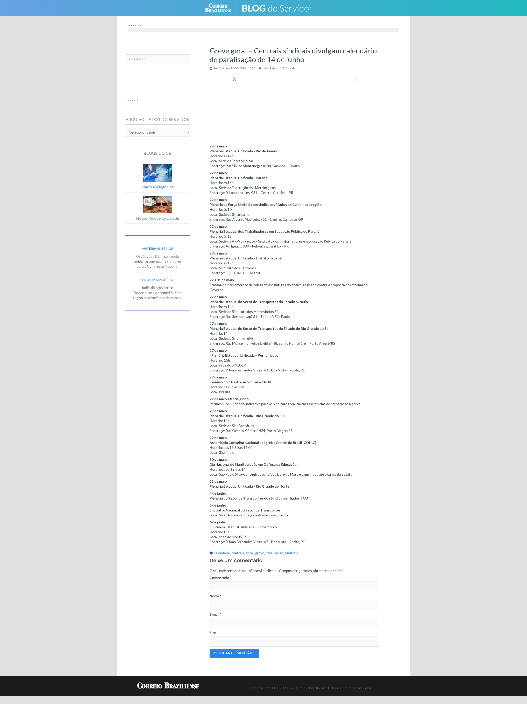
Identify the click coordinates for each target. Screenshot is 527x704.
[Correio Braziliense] (221, 7)
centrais (238, 553)
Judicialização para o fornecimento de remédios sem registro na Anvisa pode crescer (157, 293)
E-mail (215, 614)
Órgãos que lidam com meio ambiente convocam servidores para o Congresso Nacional (157, 261)
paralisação (274, 553)
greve (259, 553)
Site (213, 632)
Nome (215, 596)
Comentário (220, 578)
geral (250, 553)
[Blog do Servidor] (280, 7)
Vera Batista (271, 68)
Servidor (291, 68)
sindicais (291, 553)
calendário (222, 553)
